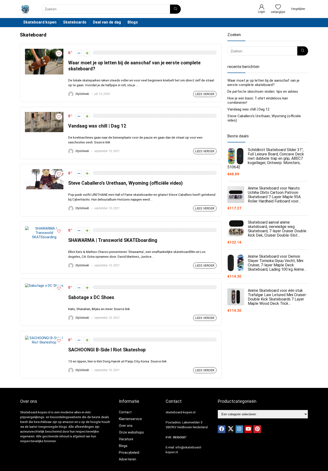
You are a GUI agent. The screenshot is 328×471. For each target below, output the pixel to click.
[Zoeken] (175, 9)
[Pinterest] (257, 429)
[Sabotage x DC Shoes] (44, 285)
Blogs (133, 22)
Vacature (126, 439)
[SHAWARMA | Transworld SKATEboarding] (44, 228)
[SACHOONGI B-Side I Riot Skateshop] (44, 338)
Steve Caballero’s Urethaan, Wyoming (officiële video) (125, 183)
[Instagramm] (239, 429)
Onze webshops (131, 432)
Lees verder (204, 94)
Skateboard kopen (39, 22)
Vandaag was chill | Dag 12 (97, 126)
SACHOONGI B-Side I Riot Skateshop (107, 350)
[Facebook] (221, 429)
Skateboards (74, 22)
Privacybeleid (129, 452)
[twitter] (230, 429)
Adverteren (127, 459)
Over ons (126, 426)
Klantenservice (130, 419)
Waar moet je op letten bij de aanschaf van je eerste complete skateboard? (263, 82)
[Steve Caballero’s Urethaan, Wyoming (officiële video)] (44, 171)
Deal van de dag (107, 22)
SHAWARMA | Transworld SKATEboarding (112, 240)
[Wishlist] (278, 7)
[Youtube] (248, 429)
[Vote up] (87, 53)
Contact (125, 412)
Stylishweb (82, 94)
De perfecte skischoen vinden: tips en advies (262, 91)
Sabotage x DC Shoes (91, 297)
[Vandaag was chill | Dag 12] (44, 114)
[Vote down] (79, 53)
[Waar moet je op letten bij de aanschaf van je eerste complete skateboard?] (44, 51)
